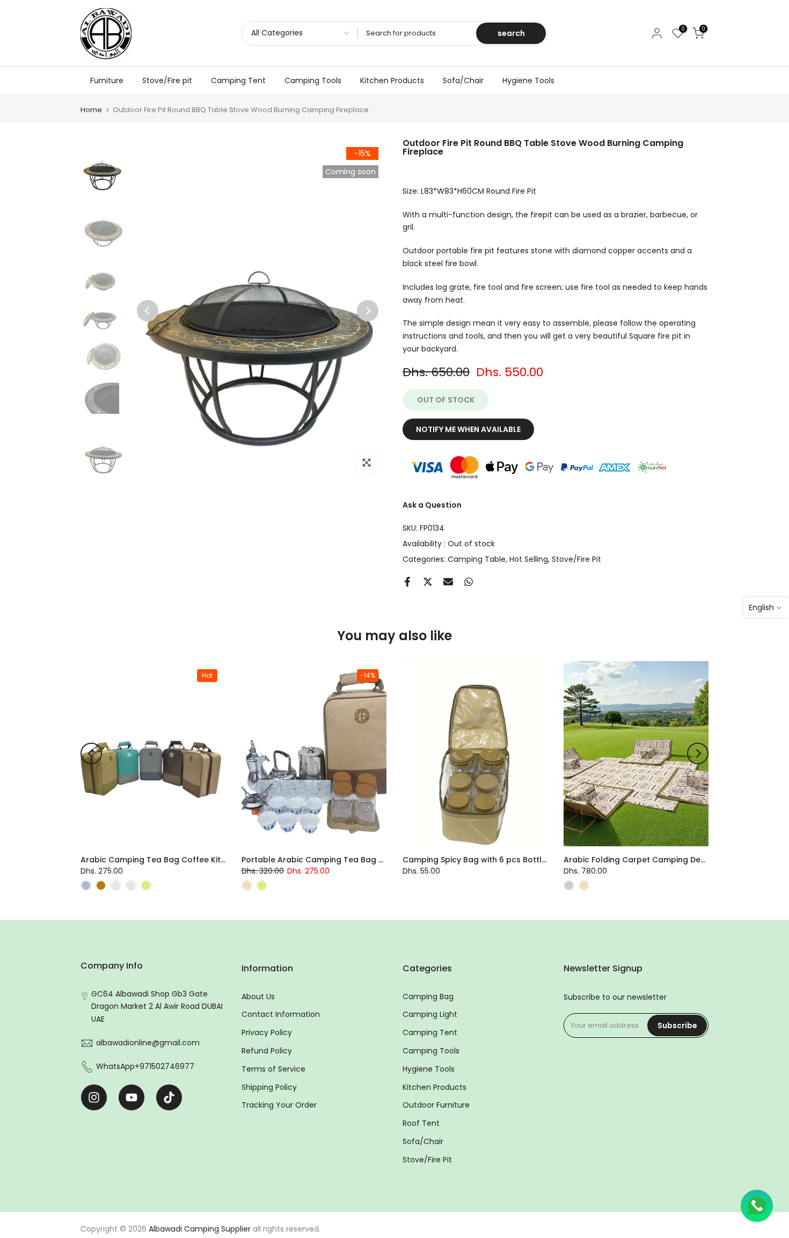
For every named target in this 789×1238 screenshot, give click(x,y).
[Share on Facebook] (407, 582)
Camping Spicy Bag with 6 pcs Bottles (477, 859)
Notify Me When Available (468, 429)
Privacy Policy (267, 1032)
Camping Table (477, 559)
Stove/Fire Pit (576, 559)
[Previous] (147, 310)
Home (91, 109)
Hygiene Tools (528, 80)
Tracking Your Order (279, 1105)
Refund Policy (267, 1050)
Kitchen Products (392, 80)
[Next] (367, 310)
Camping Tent (238, 80)
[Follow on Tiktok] (169, 1097)
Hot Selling (528, 559)
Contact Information (281, 1014)
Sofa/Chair (463, 80)
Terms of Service (273, 1069)
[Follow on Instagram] (94, 1097)
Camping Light (430, 1014)
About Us (258, 996)
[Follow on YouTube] (131, 1097)
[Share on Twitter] (428, 582)
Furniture (106, 80)
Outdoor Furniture (436, 1105)
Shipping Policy (269, 1087)
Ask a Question (432, 505)
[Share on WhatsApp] (468, 582)
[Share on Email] (448, 582)
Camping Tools (312, 80)
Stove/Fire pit (167, 80)
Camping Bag (428, 996)
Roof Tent (421, 1123)
